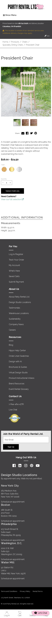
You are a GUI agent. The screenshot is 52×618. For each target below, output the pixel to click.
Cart (19, 615)
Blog (11, 345)
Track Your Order (16, 260)
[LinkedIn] (19, 465)
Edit (47, 36)
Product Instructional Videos (21, 378)
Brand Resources (16, 383)
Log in (7, 615)
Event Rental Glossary (19, 389)
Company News (16, 324)
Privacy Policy (25, 591)
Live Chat (13, 409)
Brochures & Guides (18, 367)
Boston (5, 504)
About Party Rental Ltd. (19, 297)
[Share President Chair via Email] (22, 133)
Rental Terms (38, 591)
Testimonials (14, 308)
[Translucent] (19, 169)
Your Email (7, 438)
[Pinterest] (31, 465)
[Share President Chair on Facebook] (27, 133)
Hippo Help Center (17, 350)
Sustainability (15, 319)
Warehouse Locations (19, 313)
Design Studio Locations (20, 302)
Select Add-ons (12, 191)
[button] (26, 92)
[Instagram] (25, 465)
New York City (10, 485)
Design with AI (15, 361)
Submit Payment (16, 282)
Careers (12, 330)
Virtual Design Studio (18, 372)
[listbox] (26, 123)
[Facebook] (14, 465)
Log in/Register (16, 254)
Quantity (4, 179)
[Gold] (12, 169)
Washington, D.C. (11, 543)
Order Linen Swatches (19, 356)
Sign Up (11, 447)
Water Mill (7, 562)
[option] (17, 122)
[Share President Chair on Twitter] (31, 133)
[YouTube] (38, 465)
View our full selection (11, 199)
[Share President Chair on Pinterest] (35, 133)
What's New (14, 271)
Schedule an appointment (12, 502)
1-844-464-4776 (16, 404)
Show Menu (10, 15)
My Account (14, 265)
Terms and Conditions (9, 591)
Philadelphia (9, 524)
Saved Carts (14, 276)
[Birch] (4, 169)
